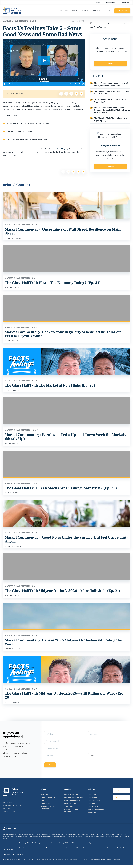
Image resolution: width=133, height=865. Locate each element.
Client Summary (121, 798)
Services (64, 10)
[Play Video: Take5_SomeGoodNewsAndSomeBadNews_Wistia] (44, 60)
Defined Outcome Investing (71, 811)
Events (85, 10)
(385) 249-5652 (111, 2)
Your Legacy (92, 803)
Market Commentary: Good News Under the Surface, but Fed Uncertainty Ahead (66, 539)
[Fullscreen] (83, 84)
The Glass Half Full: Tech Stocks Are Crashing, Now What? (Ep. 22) (61, 488)
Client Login (126, 2)
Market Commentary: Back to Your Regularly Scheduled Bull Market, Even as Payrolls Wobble (112, 110)
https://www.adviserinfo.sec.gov (55, 847)
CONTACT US (122, 10)
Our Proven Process (48, 797)
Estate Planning (70, 803)
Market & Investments (96, 810)
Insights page (63, 149)
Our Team (44, 800)
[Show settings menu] (79, 84)
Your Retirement (94, 800)
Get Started (110, 166)
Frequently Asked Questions (48, 807)
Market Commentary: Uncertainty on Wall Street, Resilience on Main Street (111, 84)
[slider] (40, 84)
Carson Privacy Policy (9, 854)
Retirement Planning (72, 800)
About (75, 10)
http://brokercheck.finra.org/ (74, 847)
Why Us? (44, 794)
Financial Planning (71, 794)
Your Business (93, 797)
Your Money (92, 794)
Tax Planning (69, 806)
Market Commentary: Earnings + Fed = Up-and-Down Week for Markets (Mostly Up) (65, 436)
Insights (96, 10)
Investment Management (73, 797)
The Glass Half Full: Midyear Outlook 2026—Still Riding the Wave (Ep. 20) (64, 695)
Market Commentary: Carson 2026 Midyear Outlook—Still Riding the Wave (63, 642)
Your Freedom (93, 806)
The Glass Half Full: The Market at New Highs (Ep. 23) (50, 385)
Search (98, 2)
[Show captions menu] (71, 84)
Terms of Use (19, 854)
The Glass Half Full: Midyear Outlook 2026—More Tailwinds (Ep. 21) (62, 590)
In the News (92, 813)
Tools (107, 10)
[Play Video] (5, 84)
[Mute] (75, 84)
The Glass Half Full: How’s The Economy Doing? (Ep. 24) (53, 282)
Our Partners (46, 803)
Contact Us (110, 63)
